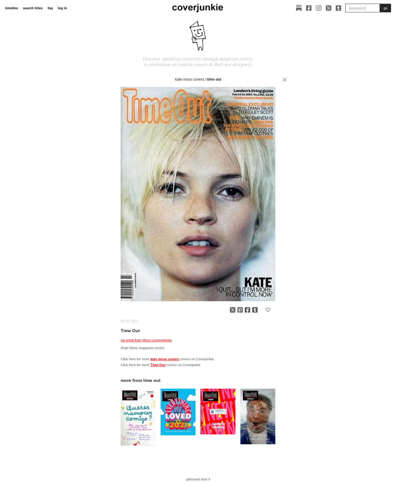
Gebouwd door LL (198, 479)
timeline (11, 8)
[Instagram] (319, 8)
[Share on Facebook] (247, 310)
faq (50, 8)
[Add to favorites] (267, 310)
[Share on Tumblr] (255, 310)
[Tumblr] (338, 8)
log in (62, 8)
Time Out (214, 79)
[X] (328, 8)
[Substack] (299, 8)
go (385, 8)
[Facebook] (309, 8)
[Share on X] (233, 310)
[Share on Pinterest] (240, 310)
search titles (33, 8)
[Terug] (285, 80)
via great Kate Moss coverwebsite (146, 340)
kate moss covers (189, 79)
